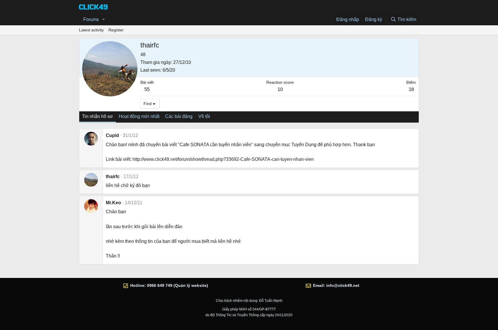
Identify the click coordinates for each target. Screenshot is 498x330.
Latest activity (91, 30)
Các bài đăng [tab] (179, 116)
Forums (91, 19)
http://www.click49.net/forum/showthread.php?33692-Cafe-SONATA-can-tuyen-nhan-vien (223, 159)
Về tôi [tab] (204, 116)
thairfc (113, 176)
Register (116, 30)
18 (411, 89)
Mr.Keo (113, 202)
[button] (103, 19)
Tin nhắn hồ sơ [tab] (97, 116)
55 (147, 89)
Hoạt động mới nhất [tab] (139, 116)
